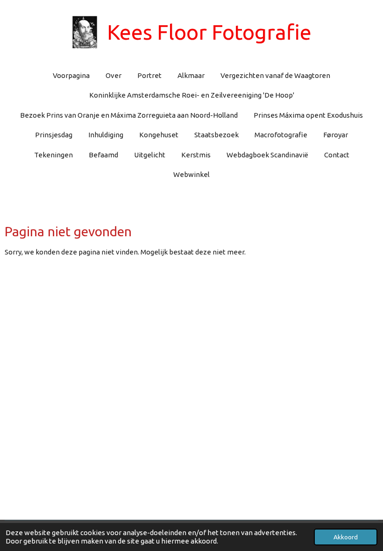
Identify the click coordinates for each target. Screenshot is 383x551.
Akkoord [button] (345, 537)
